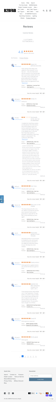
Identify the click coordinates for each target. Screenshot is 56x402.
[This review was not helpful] (43, 93)
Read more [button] (25, 83)
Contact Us (13, 374)
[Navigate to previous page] (20, 356)
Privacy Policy (8, 381)
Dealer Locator (8, 376)
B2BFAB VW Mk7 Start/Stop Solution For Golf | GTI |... (34, 306)
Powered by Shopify (16, 398)
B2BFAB (10, 398)
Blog (5, 383)
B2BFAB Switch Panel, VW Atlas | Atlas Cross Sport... (33, 271)
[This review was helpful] (40, 93)
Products (20, 374)
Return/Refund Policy (10, 379)
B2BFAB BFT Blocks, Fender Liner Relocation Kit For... (33, 343)
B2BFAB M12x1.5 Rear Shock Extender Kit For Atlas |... (32, 104)
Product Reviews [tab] (24, 58)
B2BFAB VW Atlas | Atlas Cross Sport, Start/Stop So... (32, 142)
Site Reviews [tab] (14, 58)
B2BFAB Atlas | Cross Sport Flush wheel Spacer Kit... (33, 86)
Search (6, 374)
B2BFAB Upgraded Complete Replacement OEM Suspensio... (32, 324)
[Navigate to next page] (36, 356)
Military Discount (18, 381)
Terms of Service (19, 376)
